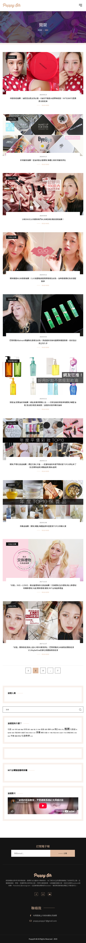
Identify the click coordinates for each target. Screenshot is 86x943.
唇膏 (16, 736)
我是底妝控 (11, 57)
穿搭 (19, 736)
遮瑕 (46, 729)
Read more (45, 105)
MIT (49, 733)
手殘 (64, 733)
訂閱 (65, 855)
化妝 (9, 729)
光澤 (52, 729)
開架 (19, 733)
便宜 (56, 729)
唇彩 (28, 729)
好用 (25, 729)
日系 (34, 733)
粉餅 (39, 729)
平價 (12, 735)
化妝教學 (25, 735)
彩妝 (45, 733)
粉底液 (31, 733)
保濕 (16, 729)
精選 (22, 729)
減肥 (19, 729)
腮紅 (72, 733)
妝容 (9, 736)
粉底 (54, 733)
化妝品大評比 (12, 119)
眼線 (27, 733)
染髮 (75, 733)
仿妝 (16, 733)
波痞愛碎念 (11, 485)
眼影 (42, 733)
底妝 (42, 729)
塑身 (13, 733)
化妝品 (73, 729)
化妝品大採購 (12, 237)
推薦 (67, 729)
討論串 (61, 733)
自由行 (23, 733)
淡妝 (13, 729)
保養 (38, 732)
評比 (62, 729)
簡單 (49, 729)
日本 (31, 736)
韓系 (59, 729)
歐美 (57, 733)
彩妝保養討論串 (12, 361)
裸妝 (51, 733)
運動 (32, 729)
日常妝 (68, 733)
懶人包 (35, 729)
